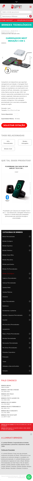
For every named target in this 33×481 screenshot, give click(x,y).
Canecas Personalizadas (9, 283)
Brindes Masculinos (8, 260)
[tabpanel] (16, 61)
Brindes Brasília (21, 466)
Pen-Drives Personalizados (10, 348)
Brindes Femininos (7, 250)
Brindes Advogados (24, 142)
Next (31, 58)
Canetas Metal (6, 287)
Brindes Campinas (11, 466)
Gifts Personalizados (8, 142)
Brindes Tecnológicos (8, 273)
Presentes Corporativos (9, 352)
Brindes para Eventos (8, 264)
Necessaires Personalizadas (10, 343)
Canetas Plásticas (7, 292)
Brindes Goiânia (15, 465)
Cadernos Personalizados (9, 278)
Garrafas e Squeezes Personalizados (13, 315)
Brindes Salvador (11, 468)
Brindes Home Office (8, 255)
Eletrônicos (6, 306)
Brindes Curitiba (6, 465)
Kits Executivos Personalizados (11, 324)
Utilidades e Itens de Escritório (11, 366)
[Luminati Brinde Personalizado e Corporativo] (16, 6)
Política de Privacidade (8, 450)
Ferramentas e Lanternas (9, 310)
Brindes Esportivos (8, 246)
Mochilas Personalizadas (9, 338)
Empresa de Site (21, 477)
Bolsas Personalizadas (9, 236)
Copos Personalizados (8, 301)
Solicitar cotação (14, 125)
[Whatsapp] (29, 477)
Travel (4, 361)
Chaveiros (5, 297)
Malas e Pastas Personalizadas (11, 334)
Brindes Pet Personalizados (10, 269)
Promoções (5, 357)
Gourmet (5, 320)
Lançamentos (6, 329)
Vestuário (5, 371)
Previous (2, 58)
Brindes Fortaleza (22, 468)
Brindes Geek (8, 149)
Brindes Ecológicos (8, 241)
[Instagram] (31, 434)
